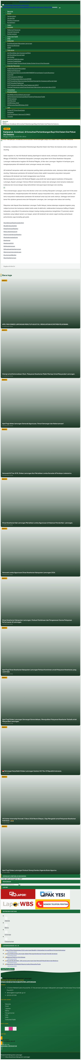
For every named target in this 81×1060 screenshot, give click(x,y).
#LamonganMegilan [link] (10, 255)
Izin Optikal (10, 57)
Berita (4, 122)
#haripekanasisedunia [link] (11, 237)
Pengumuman (9, 1013)
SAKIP (9, 47)
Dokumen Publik (12, 36)
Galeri (9, 25)
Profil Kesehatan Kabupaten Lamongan (19, 43)
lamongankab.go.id (24, 1)
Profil (7, 1006)
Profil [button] (9, 13)
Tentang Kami (11, 16)
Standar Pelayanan (13, 32)
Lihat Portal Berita (8, 969)
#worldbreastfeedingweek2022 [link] (14, 223)
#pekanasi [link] (7, 240)
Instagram (10, 112)
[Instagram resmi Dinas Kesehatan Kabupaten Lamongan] (11, 1030)
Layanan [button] (10, 27)
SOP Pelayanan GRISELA (15, 77)
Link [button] (8, 107)
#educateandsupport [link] (10, 231)
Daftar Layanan (12, 34)
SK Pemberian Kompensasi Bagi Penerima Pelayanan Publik (26, 96)
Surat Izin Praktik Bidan (14, 61)
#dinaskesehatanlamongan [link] (12, 249)
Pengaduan (11, 90)
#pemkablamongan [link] (10, 258)
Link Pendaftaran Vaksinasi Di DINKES (18, 114)
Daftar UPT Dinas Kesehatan (16, 110)
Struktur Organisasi (13, 20)
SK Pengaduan (12, 99)
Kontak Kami (11, 22)
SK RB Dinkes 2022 (13, 103)
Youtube (10, 116)
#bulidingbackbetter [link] (10, 226)
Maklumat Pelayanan (13, 30)
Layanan (8, 1008)
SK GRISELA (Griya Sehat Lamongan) (18, 94)
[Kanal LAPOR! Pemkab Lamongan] (7, 1030)
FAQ (6, 1015)
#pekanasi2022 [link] (9, 243)
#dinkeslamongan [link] (9, 246)
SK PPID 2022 (11, 101)
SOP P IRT (10, 75)
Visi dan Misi (11, 18)
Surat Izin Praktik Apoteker (15, 59)
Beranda (10, 11)
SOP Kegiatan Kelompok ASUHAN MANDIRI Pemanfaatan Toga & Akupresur (30, 72)
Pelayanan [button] (10, 50)
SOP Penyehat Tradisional (15, 83)
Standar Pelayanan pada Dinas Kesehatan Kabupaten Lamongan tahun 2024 (31, 87)
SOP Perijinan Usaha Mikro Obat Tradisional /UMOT (23, 85)
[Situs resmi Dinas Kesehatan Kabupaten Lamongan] (3, 1030)
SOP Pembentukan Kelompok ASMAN (19, 79)
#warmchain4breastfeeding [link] (12, 234)
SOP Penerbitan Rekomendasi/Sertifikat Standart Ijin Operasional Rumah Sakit (32, 81)
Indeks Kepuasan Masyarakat (16, 68)
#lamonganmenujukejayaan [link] (12, 252)
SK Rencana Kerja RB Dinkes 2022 (17, 105)
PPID (9, 38)
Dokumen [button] (10, 40)
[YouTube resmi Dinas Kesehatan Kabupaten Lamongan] (15, 1030)
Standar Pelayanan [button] (13, 66)
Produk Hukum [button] (12, 92)
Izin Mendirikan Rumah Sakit (16, 55)
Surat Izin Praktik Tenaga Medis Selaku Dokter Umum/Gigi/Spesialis (28, 63)
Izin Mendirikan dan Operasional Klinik (19, 53)
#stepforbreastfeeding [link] (11, 228)
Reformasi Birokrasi (13, 45)
